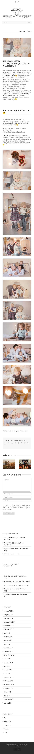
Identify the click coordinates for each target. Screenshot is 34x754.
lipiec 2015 (7, 692)
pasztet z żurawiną (11, 92)
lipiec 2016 (7, 659)
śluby (5, 732)
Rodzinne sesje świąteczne (16, 110)
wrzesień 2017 (9, 626)
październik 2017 (9, 622)
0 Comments (23, 431)
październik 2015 (9, 685)
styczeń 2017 (8, 648)
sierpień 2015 (8, 688)
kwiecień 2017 (8, 637)
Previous (22, 31)
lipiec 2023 (7, 607)
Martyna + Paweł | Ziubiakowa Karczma (14, 538)
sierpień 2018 (8, 615)
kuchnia (6, 729)
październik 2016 (9, 655)
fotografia (16, 431)
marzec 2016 (8, 670)
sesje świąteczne (15, 123)
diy (5, 718)
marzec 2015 (8, 703)
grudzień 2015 (9, 677)
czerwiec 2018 (8, 618)
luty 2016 (7, 674)
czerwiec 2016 (8, 662)
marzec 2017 (8, 640)
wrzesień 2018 (9, 611)
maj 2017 (7, 633)
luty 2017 (7, 644)
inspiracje (7, 725)
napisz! (9, 566)
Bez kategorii (8, 714)
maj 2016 (7, 666)
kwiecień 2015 (8, 699)
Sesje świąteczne (8, 136)
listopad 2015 (8, 681)
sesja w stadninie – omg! (12, 554)
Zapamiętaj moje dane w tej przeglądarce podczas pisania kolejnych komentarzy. (16, 507)
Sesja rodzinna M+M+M (12, 534)
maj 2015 (7, 696)
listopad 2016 (8, 651)
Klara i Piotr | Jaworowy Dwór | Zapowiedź (14, 544)
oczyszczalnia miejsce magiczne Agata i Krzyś (17, 549)
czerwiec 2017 (8, 629)
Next (28, 31)
